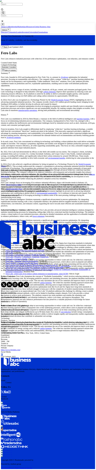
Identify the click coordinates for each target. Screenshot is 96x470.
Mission (4, 77)
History (3, 75)
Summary (4, 73)
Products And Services (9, 81)
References (5, 83)
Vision (3, 79)
